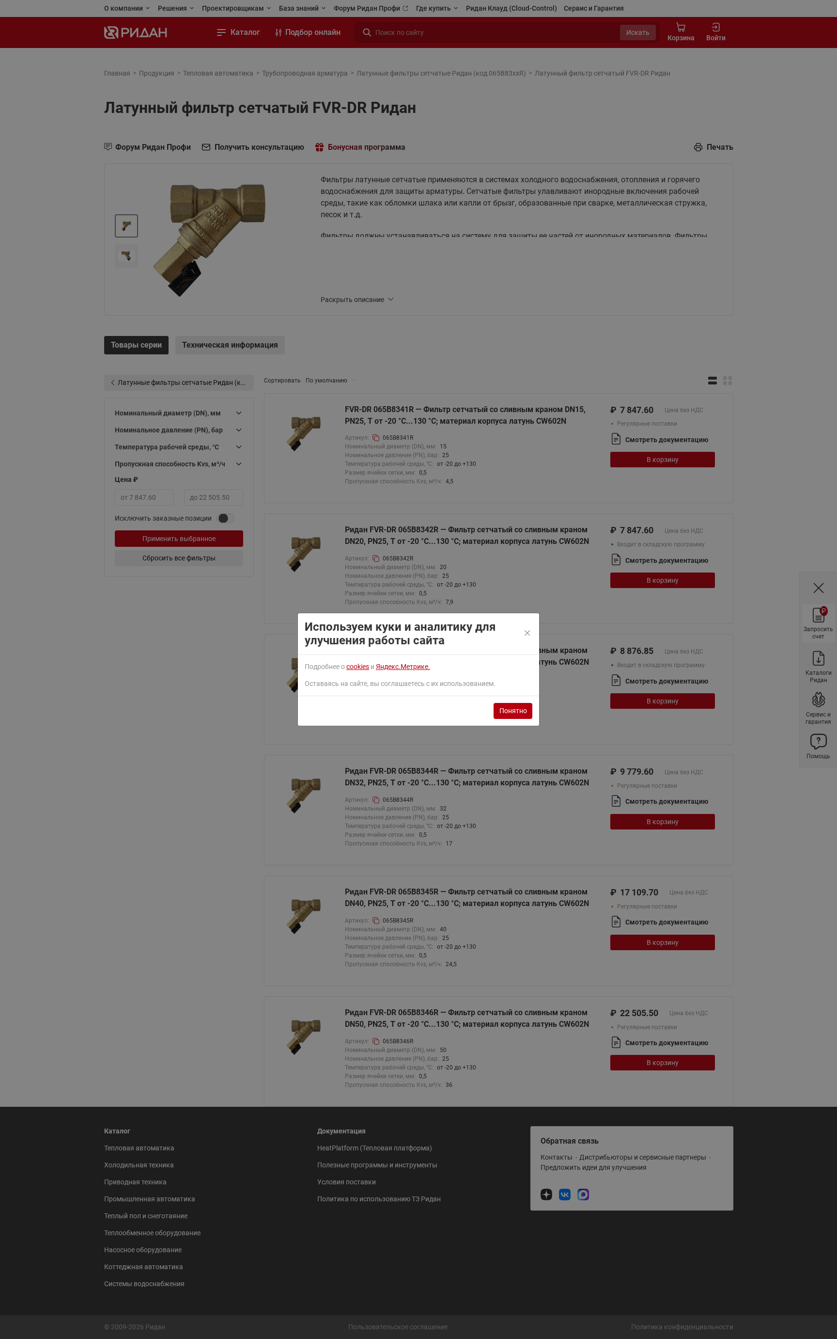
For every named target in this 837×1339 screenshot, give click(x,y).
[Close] (528, 633)
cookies (357, 666)
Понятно (513, 711)
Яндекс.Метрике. (403, 666)
